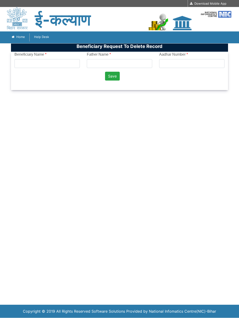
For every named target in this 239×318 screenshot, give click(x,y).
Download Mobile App (209, 3)
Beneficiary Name (30, 54)
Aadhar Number (173, 54)
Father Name (99, 54)
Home (19, 37)
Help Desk (41, 37)
